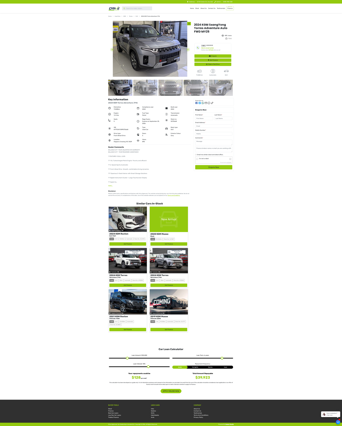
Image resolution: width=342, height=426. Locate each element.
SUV (137, 16)
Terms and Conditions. (174, 195)
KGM (124, 16)
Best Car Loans (113, 413)
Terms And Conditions (201, 415)
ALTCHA (229, 162)
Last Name (218, 115)
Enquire (214, 56)
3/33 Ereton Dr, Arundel (205, 2)
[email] (206, 103)
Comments (199, 138)
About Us (203, 8)
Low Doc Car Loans (114, 415)
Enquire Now (213, 167)
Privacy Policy (198, 417)
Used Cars (117, 16)
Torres (131, 16)
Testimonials (221, 8)
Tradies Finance (113, 417)
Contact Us (211, 8)
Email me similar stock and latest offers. (210, 154)
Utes (152, 409)
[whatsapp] (202, 103)
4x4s (152, 417)
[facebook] (196, 103)
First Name (199, 115)
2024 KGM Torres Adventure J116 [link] (150, 16)
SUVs (152, 413)
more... (110, 185)
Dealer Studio (229, 424)
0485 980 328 (227, 2)
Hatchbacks (155, 415)
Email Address (200, 122)
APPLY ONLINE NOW (171, 391)
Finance (230, 8)
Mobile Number (200, 130)
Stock (197, 8)
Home (192, 8)
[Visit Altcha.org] (230, 159)
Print (230, 38)
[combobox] (137, 8)
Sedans (153, 411)
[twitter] (199, 103)
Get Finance (214, 60)
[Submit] (124, 8)
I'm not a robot (204, 158)
